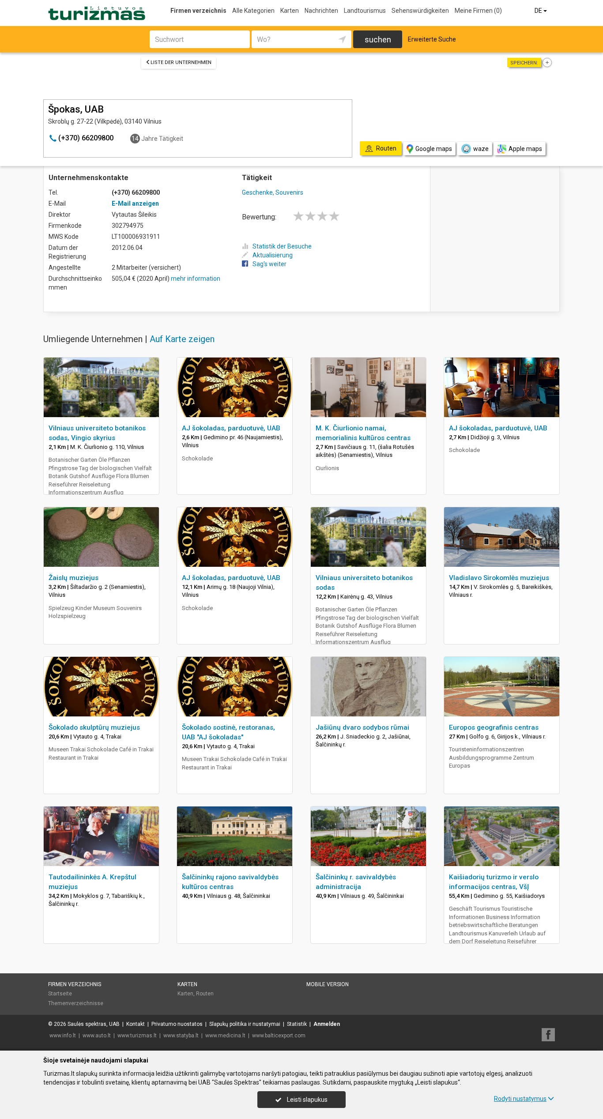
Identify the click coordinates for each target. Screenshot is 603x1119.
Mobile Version (327, 984)
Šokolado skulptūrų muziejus (94, 727)
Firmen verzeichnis (198, 10)
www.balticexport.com (278, 1035)
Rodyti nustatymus (520, 1098)
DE (539, 10)
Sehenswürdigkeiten (420, 10)
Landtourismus (365, 10)
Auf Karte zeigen (182, 339)
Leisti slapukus (307, 1099)
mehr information (195, 278)
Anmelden (326, 1024)
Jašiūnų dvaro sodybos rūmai (362, 727)
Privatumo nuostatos (177, 1024)
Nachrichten (321, 10)
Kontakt (135, 1024)
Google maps (433, 148)
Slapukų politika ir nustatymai (244, 1024)
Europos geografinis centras (494, 727)
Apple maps (525, 148)
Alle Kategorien (253, 10)
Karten (289, 10)
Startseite (60, 994)
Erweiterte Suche (432, 39)
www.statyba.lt (181, 1035)
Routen (205, 994)
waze (481, 148)
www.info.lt (62, 1035)
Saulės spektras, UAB (94, 1024)
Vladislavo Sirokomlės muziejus (499, 578)
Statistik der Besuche (282, 246)
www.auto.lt (97, 1035)
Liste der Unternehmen (181, 62)
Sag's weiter (269, 264)
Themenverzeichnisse (75, 1003)
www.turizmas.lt (137, 1035)
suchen (378, 39)
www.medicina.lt (225, 1035)
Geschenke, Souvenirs (272, 192)
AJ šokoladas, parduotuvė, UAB (231, 428)
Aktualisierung (273, 255)
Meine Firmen (478, 10)
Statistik (297, 1024)
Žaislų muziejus (73, 578)
